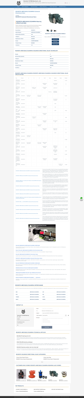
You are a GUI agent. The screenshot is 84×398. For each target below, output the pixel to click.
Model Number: (18, 32)
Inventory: (17, 45)
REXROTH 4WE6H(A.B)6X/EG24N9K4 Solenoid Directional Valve (28, 170)
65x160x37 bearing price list (23, 336)
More (42, 362)
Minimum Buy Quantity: (20, 34)
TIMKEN (17, 296)
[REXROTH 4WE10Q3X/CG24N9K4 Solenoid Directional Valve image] (55, 19)
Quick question (39, 315)
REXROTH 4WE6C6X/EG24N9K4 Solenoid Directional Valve (27, 213)
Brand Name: (18, 30)
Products (17, 8)
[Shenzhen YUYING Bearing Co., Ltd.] (18, 2)
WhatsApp (55, 41)
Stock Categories (25, 6)
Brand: (17, 40)
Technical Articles (34, 6)
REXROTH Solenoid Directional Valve (25, 8)
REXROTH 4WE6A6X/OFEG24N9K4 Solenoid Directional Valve (27, 193)
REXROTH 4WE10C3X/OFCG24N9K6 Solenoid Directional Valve (27, 186)
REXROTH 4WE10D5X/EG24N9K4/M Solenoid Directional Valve (27, 218)
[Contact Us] (81, 199)
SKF (43, 292)
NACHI (17, 299)
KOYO (44, 296)
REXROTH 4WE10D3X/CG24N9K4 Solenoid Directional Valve (27, 205)
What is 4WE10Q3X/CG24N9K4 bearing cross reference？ (55, 36)
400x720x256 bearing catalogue (25, 342)
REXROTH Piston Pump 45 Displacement (63, 6)
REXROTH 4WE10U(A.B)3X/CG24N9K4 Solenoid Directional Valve (28, 209)
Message (38, 317)
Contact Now (55, 39)
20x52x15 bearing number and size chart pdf (27, 347)
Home (18, 6)
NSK (17, 292)
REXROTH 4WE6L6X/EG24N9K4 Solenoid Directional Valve (27, 175)
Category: (17, 36)
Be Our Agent (55, 44)
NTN (17, 294)
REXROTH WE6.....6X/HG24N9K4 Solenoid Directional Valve (27, 201)
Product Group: (18, 43)
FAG (43, 294)
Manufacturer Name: (19, 38)
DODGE (44, 299)
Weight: (16, 54)
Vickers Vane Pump (53, 6)
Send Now (47, 327)
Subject (37, 313)
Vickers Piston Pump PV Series (44, 6)
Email (37, 308)
